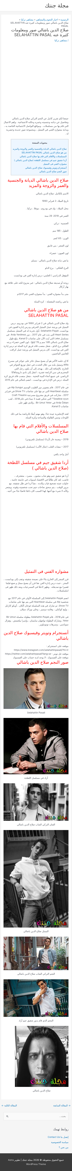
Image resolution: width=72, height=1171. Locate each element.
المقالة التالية (9, 1105)
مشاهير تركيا (61, 40)
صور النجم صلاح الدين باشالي (53, 171)
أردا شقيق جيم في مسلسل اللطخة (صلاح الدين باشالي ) (40, 160)
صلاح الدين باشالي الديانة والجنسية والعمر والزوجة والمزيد (40, 148)
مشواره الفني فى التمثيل (55, 164)
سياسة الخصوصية (59, 1142)
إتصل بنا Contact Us (58, 1137)
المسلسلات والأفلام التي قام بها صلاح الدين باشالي (43, 156)
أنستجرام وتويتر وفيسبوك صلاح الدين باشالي (46, 167)
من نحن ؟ (63, 1147)
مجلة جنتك (57, 5)
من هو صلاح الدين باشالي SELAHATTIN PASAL (44, 152)
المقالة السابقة (61, 1105)
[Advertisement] (36, 81)
